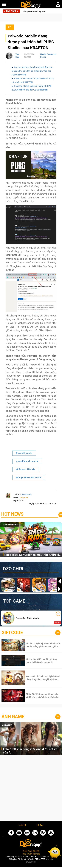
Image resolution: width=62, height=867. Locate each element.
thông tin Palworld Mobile (28, 477)
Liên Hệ (22, 825)
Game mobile (9, 524)
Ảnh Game (13, 716)
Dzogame (23, 497)
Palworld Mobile (24, 453)
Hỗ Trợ (40, 825)
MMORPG (27, 494)
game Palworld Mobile (27, 461)
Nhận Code (43, 645)
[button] (59, 589)
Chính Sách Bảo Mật (31, 851)
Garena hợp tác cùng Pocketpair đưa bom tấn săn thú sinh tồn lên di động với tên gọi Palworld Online (32, 71)
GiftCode (12, 632)
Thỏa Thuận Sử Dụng (31, 854)
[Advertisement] (31, 789)
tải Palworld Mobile (25, 469)
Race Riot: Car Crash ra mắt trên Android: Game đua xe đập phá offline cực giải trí (32, 555)
